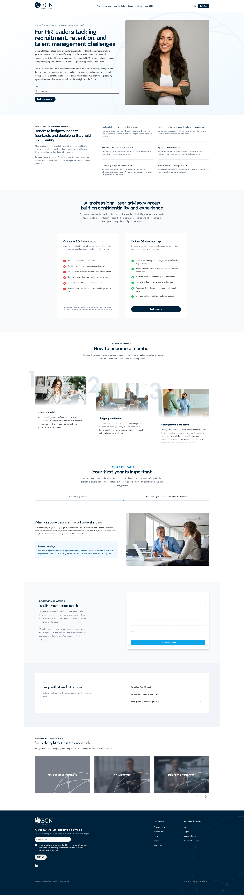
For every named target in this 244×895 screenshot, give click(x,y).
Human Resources (49, 25)
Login (194, 6)
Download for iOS (190, 836)
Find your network (104, 6)
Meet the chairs (119, 6)
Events (130, 6)
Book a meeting (156, 309)
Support (186, 831)
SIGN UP (40, 857)
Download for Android (191, 841)
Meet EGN (149, 6)
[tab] (78, 496)
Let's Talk (203, 6)
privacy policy (57, 848)
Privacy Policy (204, 881)
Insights (139, 6)
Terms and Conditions (191, 881)
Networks (38, 25)
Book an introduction (45, 99)
